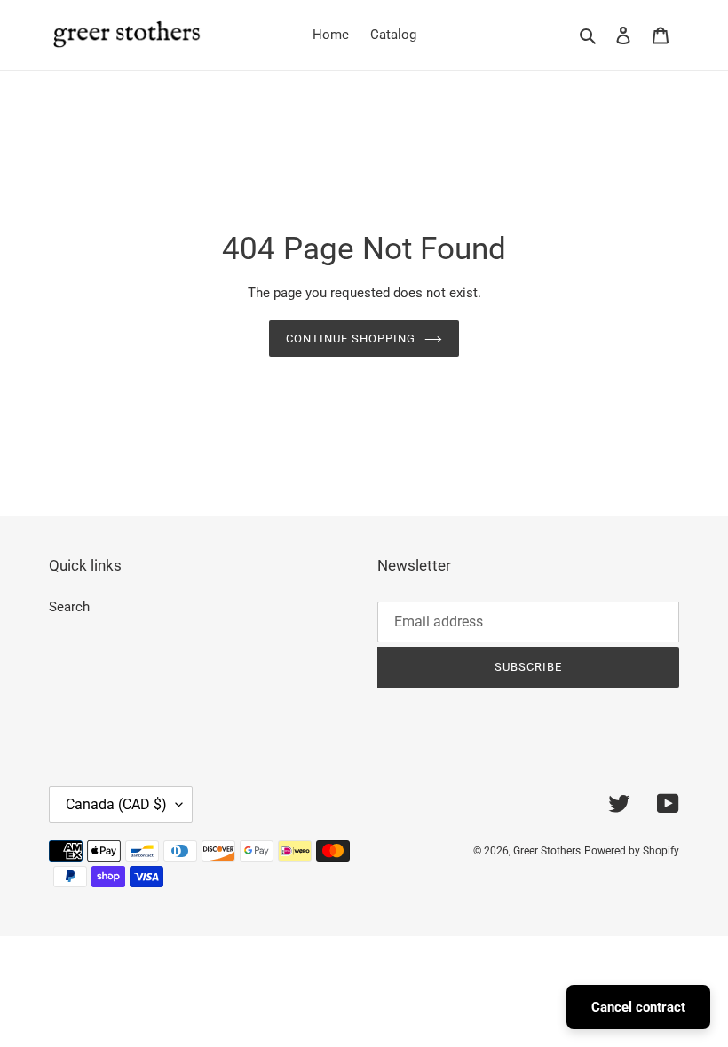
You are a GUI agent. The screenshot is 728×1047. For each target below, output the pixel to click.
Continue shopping (351, 338)
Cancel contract (638, 1007)
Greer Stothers (547, 851)
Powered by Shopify (631, 851)
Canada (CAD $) (116, 804)
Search (69, 607)
